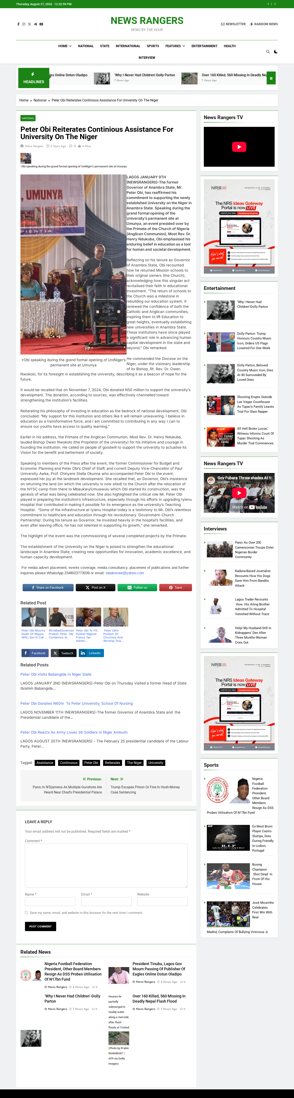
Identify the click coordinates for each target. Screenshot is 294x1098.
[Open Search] (268, 51)
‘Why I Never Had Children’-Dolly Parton (96, 75)
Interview (147, 58)
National (86, 46)
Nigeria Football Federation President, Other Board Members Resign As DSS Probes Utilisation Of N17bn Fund (207, 4)
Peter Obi (91, 763)
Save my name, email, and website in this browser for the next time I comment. (86, 913)
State (104, 46)
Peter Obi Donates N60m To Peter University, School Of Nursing (76, 703)
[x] (29, 24)
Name (30, 894)
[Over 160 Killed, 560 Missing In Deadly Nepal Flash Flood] (141, 81)
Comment (33, 841)
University (156, 763)
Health (230, 46)
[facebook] (18, 24)
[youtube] (41, 24)
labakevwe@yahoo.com (125, 573)
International (128, 46)
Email (86, 894)
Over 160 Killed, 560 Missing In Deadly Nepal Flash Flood (198, 75)
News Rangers (34, 146)
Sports (153, 46)
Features (173, 46)
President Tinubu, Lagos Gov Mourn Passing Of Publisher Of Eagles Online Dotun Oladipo (159, 969)
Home (62, 46)
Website (143, 894)
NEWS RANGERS (147, 20)
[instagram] (23, 24)
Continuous (68, 763)
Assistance (45, 763)
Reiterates (112, 763)
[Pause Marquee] (271, 78)
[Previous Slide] (268, 4)
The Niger (134, 763)
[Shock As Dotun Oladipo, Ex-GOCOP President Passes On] (256, 81)
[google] (35, 24)
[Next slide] (275, 4)
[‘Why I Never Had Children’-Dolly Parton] (54, 81)
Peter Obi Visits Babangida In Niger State (55, 674)
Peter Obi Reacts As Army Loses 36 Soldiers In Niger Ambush (74, 732)
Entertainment (204, 46)
